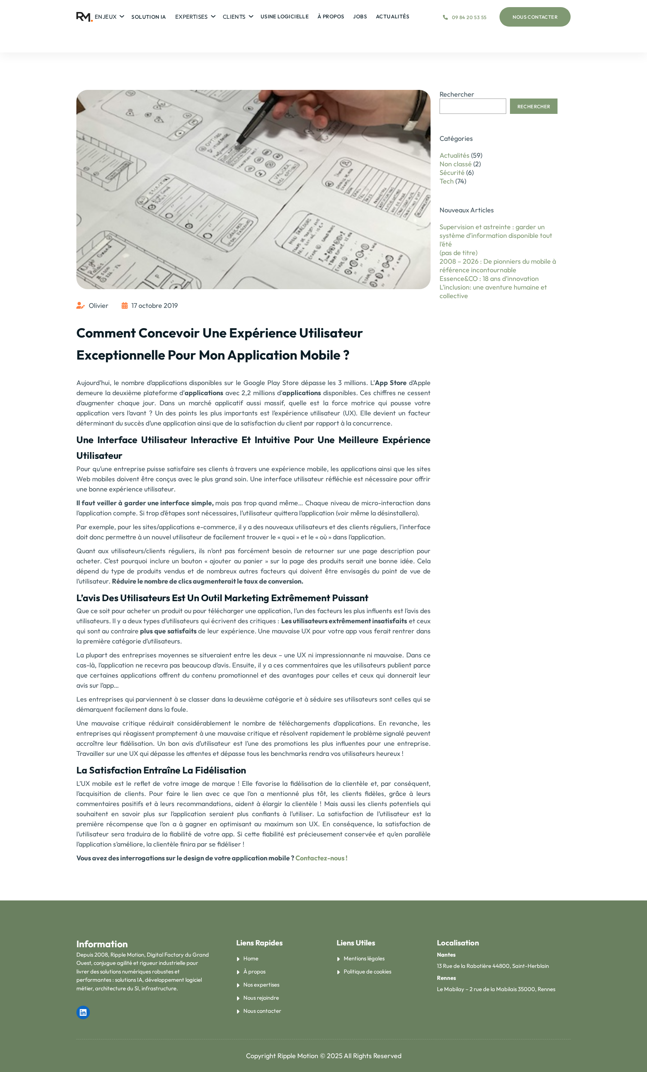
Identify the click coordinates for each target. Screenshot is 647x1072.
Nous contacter (535, 17)
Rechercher (457, 94)
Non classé (456, 164)
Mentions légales (364, 958)
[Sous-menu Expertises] (212, 14)
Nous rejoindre (261, 997)
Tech (447, 181)
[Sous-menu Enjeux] (120, 14)
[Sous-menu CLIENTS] (250, 14)
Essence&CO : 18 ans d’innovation (489, 278)
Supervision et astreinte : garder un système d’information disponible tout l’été (496, 235)
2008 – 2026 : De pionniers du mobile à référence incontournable (498, 265)
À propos (254, 971)
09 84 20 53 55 (469, 17)
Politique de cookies (367, 971)
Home (250, 958)
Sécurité (452, 172)
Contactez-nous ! (320, 858)
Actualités (455, 155)
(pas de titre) (458, 252)
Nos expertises (261, 984)
